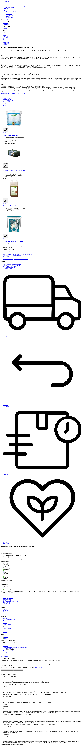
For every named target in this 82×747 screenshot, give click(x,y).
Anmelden (5, 609)
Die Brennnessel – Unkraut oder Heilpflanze (12, 255)
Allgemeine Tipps (7, 98)
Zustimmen (3, 669)
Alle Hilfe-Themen (9, 17)
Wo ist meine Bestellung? (11, 11)
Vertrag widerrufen (4, 656)
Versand (5, 8)
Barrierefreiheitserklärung (8, 648)
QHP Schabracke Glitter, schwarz (10, 268)
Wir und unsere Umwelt (8, 621)
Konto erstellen (6, 28)
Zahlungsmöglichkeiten (10, 15)
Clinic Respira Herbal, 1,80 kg (13, 241)
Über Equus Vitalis (7, 628)
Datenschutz (5, 646)
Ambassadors (6, 620)
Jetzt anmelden (6, 24)
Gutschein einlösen (7, 614)
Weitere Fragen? (6, 603)
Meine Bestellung (6, 596)
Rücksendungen (9, 12)
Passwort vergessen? (7, 611)
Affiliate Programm (7, 624)
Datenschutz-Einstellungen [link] (8, 649)
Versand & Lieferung (7, 600)
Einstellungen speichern (5, 744)
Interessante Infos (7, 99)
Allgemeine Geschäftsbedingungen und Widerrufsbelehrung (15, 647)
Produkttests (6, 101)
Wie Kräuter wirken (7, 257)
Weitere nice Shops (7, 654)
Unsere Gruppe (6, 630)
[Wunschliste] (4, 30)
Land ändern (12, 640)
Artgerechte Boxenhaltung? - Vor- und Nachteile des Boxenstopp (16, 259)
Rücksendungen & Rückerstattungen (10, 601)
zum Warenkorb (6, 3)
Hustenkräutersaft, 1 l (10, 206)
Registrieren (5, 610)
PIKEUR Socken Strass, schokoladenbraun (12, 264)
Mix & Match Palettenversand (9, 619)
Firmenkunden (6, 605)
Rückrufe (5, 623)
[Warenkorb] (42, 32)
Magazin (5, 618)
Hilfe (4, 10)
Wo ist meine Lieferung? (8, 612)
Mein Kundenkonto (7, 599)
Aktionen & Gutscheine (8, 602)
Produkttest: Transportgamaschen (9, 256)
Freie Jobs (5, 632)
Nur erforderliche (9, 669)
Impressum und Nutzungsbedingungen (11, 644)
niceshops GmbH (9, 642)
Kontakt (7, 16)
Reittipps (6, 103)
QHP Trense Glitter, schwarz (9, 267)
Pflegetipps (6, 104)
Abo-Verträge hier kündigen (8, 650)
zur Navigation (6, 1)
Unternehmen (6, 652)
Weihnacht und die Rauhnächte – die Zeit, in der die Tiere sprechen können (18, 254)
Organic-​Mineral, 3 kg (10, 135)
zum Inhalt (5, 2)
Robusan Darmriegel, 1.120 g (14, 170)
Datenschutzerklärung (38, 667)
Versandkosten (9, 14)
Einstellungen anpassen (18, 669)
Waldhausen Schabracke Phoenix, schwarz (11, 265)
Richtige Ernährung (8, 100)
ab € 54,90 (14, 6)
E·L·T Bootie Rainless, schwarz (9, 266)
